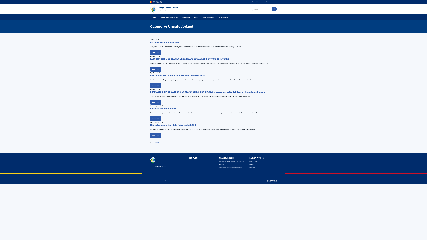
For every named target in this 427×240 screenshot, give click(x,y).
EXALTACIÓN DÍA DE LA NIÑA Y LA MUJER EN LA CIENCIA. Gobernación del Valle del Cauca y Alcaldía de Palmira (207, 92)
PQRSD (251, 164)
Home (154, 17)
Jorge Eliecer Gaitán (168, 7)
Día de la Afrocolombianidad (164, 42)
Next (158, 142)
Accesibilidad (267, 2)
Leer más (155, 52)
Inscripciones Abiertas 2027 (169, 17)
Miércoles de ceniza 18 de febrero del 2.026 (173, 125)
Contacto (252, 168)
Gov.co (275, 2)
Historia (196, 17)
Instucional (186, 17)
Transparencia (223, 17)
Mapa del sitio (256, 2)
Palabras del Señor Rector (163, 108)
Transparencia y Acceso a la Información (231, 161)
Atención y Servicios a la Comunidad (230, 168)
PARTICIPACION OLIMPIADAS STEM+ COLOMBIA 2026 (177, 75)
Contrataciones (208, 17)
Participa (222, 164)
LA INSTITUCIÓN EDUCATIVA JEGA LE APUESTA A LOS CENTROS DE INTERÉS (189, 59)
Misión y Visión (253, 161)
